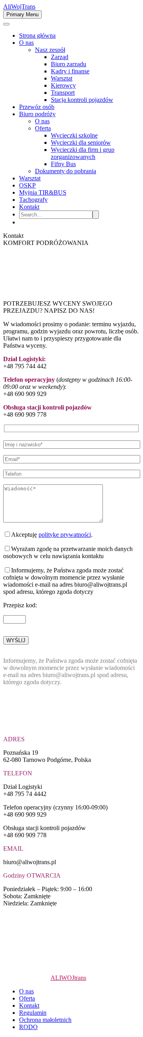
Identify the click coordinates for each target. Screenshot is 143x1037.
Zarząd (59, 57)
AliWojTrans (19, 6)
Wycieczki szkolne (74, 135)
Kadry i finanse (70, 71)
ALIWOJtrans (68, 977)
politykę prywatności (65, 534)
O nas (26, 42)
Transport (63, 92)
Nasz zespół (50, 49)
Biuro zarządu (68, 64)
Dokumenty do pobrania (65, 171)
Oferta (43, 128)
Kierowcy (63, 85)
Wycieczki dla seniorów (81, 142)
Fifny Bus (63, 164)
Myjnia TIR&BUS (42, 192)
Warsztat (61, 78)
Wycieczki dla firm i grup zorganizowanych (82, 153)
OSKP (27, 185)
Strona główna (37, 35)
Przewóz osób (36, 106)
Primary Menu (22, 14)
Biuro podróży (37, 114)
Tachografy (33, 199)
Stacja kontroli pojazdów (82, 99)
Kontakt (29, 206)
